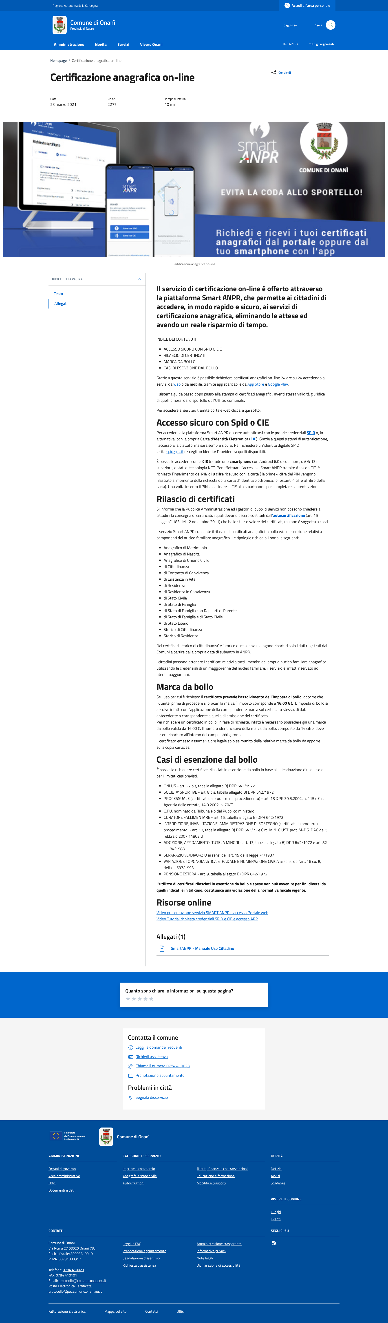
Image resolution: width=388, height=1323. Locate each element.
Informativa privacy (211, 1251)
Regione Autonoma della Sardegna (75, 5)
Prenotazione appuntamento (144, 1251)
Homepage (58, 60)
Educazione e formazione (216, 1176)
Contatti (151, 1311)
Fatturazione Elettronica (67, 1311)
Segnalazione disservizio (141, 1258)
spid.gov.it (174, 451)
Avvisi (275, 1176)
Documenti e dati (61, 1190)
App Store (255, 384)
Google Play (278, 384)
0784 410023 (73, 1269)
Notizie (276, 1168)
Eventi (276, 1219)
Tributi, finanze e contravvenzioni (222, 1168)
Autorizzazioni (133, 1183)
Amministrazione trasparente (219, 1243)
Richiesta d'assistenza (139, 1265)
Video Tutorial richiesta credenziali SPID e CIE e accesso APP (207, 919)
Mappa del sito (115, 1311)
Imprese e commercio (139, 1168)
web (177, 384)
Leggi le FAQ (132, 1243)
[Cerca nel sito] (330, 25)
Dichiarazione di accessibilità (218, 1265)
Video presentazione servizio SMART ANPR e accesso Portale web (212, 913)
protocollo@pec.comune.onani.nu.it (75, 1291)
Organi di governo (62, 1168)
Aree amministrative (64, 1176)
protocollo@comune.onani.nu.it (82, 1280)
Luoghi (276, 1211)
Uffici (52, 1183)
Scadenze (278, 1183)
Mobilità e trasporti (211, 1183)
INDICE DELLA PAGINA (67, 279)
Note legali (205, 1258)
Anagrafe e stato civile (140, 1176)
